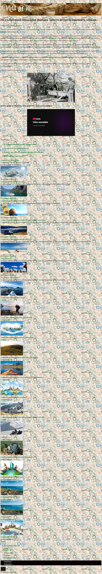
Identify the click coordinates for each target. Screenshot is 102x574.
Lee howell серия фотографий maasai (12, 477)
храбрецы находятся (12, 51)
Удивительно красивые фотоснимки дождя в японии (17, 337)
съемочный (11, 160)
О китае (6, 550)
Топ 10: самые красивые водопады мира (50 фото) (16, 317)
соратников (31, 53)
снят (70, 29)
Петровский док (6, 517)
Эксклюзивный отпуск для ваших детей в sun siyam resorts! (19, 357)
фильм (17, 160)
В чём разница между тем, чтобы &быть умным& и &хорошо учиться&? (23, 417)
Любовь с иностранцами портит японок (13, 297)
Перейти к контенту (7, 2)
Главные (3, 51)
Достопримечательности (14, 25)
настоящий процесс (56, 57)
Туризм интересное (7, 360)
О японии (3, 300)
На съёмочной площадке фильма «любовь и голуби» (20, 144)
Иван (99, 36)
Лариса (74, 38)
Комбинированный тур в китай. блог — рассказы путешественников (21, 377)
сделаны (69, 45)
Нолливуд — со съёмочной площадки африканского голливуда (23, 152)
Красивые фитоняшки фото (9, 537)
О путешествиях (5, 320)
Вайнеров (4, 32)
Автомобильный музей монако (10, 497)
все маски (65, 51)
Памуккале (4, 437)
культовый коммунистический (35, 29)
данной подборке (7, 45)
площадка (4, 160)
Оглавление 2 (8, 564)
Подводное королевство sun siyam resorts (14, 397)
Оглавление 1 (8, 562)
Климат (6, 548)
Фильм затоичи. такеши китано (13, 156)
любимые (92, 47)
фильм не (37, 41)
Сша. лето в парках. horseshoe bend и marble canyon (17, 457)
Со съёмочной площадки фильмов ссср (16, 148)
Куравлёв (53, 38)
